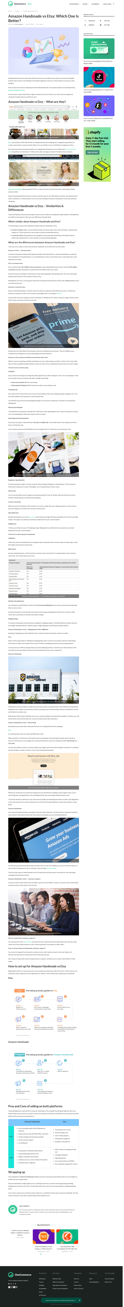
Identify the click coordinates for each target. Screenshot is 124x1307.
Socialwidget (42, 1288)
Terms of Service (78, 1288)
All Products (42, 1295)
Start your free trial (68, 1300)
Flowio (41, 1292)
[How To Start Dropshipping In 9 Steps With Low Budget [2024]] (99, 48)
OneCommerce (18, 24)
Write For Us (108, 1282)
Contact (76, 1282)
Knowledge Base (94, 1282)
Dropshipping (74, 4)
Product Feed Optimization (60, 1288)
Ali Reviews (42, 1278)
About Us (76, 1278)
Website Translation (58, 1282)
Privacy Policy (78, 1285)
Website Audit (57, 1278)
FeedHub (41, 1285)
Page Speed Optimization (60, 1285)
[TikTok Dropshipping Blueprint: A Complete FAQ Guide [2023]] (99, 77)
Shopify (85, 4)
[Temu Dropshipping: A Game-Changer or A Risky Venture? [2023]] (44, 1236)
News (91, 1278)
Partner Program (109, 1278)
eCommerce (95, 4)
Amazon (17, 11)
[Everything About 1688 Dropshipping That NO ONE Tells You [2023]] (67, 1236)
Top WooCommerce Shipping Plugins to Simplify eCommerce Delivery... (20, 1233)
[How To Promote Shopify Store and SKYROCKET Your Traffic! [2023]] (99, 106)
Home (9, 11)
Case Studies (107, 4)
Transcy (41, 1282)
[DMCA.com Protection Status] (12, 1287)
